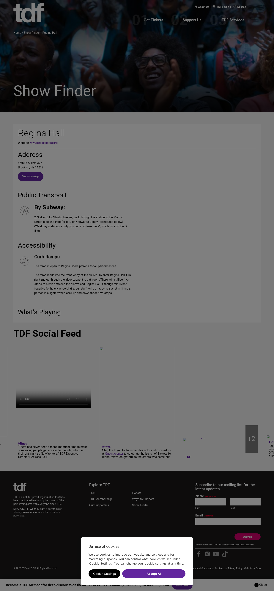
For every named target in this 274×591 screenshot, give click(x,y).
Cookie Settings (104, 574)
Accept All (154, 574)
